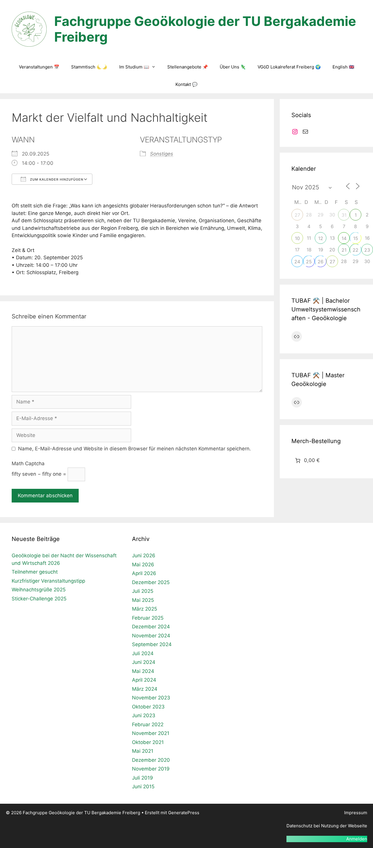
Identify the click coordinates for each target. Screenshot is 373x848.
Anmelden (356, 839)
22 (355, 250)
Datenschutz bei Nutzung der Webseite (326, 825)
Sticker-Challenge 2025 (39, 599)
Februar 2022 (147, 724)
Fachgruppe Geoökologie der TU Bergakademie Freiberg (205, 29)
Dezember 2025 (151, 582)
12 (320, 238)
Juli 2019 (142, 778)
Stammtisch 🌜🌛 (89, 67)
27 (297, 215)
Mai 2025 (143, 600)
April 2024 (144, 680)
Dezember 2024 (151, 627)
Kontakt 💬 (186, 84)
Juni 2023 (143, 715)
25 (309, 262)
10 (297, 238)
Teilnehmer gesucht (35, 572)
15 (355, 238)
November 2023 (151, 698)
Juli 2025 (142, 591)
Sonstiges (161, 154)
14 (344, 238)
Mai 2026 (143, 564)
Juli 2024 (143, 653)
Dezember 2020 (151, 760)
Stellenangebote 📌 (187, 67)
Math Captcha (28, 463)
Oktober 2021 (148, 742)
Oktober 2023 (148, 707)
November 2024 (151, 636)
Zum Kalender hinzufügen (56, 179)
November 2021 (150, 733)
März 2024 (144, 689)
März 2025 (144, 609)
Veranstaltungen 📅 (39, 67)
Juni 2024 (143, 662)
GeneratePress (183, 812)
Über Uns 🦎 (233, 67)
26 (320, 262)
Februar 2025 (147, 618)
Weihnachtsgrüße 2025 (39, 590)
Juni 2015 (143, 786)
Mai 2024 (143, 671)
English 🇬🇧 (343, 67)
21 (344, 250)
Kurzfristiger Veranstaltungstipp (48, 581)
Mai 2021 (142, 751)
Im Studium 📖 (134, 67)
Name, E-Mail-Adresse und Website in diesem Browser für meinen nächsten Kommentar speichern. (134, 449)
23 (367, 250)
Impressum (355, 812)
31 (344, 215)
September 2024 (152, 644)
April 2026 (144, 573)
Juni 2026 (143, 555)
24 (297, 262)
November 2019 (151, 769)
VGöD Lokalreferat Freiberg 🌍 (289, 67)
